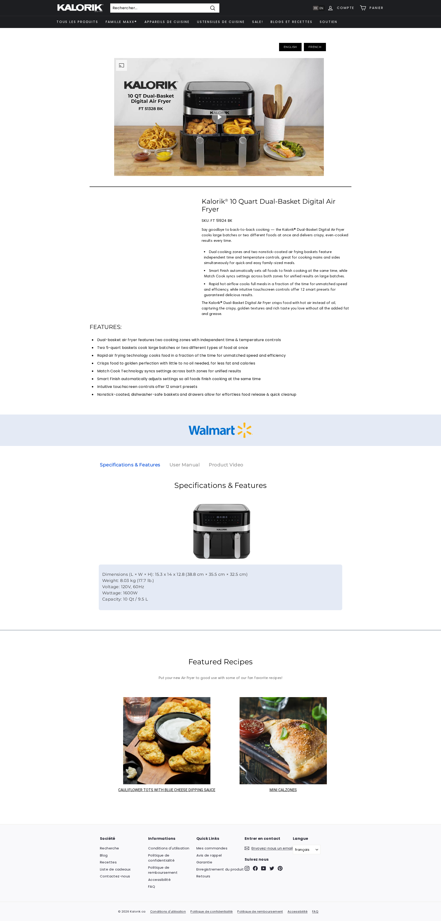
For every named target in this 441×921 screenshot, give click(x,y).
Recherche (109, 848)
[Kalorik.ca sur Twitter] (271, 868)
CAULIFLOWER (130, 790)
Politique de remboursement (163, 870)
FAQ (151, 886)
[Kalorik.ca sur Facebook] (255, 868)
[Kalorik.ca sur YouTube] (263, 868)
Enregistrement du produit (220, 869)
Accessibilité (159, 879)
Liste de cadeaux (115, 869)
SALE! (257, 21)
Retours (203, 876)
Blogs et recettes (292, 21)
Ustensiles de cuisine (221, 21)
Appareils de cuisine (167, 21)
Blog (104, 855)
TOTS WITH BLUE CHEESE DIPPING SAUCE (178, 790)
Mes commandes (211, 848)
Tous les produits (77, 21)
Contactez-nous (115, 876)
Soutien (328, 21)
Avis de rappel (209, 855)
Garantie (204, 862)
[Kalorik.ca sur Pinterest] (280, 868)
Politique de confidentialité (161, 858)
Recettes (108, 862)
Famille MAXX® (121, 21)
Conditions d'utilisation (168, 848)
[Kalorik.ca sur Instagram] (247, 868)
